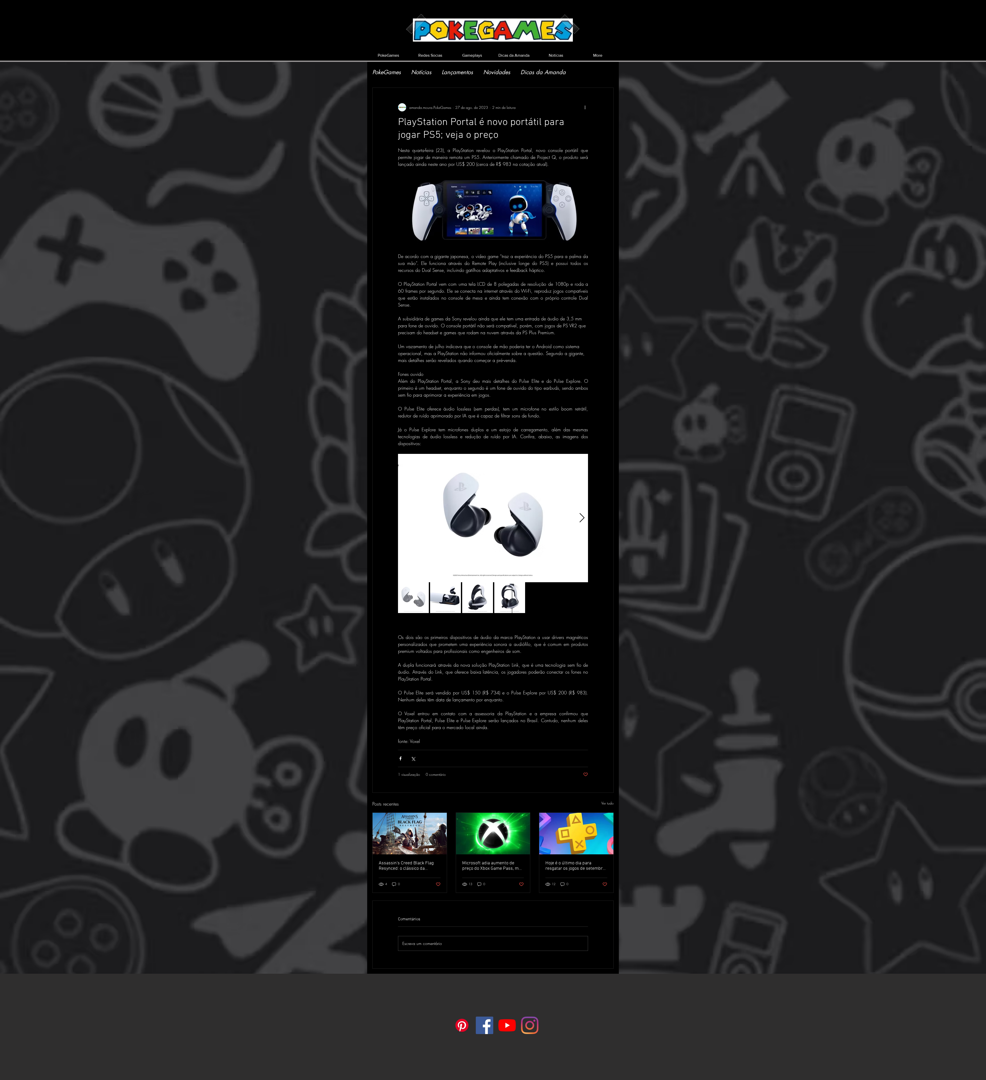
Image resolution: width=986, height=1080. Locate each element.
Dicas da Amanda (543, 72)
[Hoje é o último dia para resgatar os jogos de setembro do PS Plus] (576, 833)
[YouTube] (507, 1025)
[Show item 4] (509, 597)
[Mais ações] (585, 107)
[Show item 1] (413, 597)
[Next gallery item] (582, 518)
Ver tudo (607, 803)
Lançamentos (457, 72)
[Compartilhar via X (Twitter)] (413, 758)
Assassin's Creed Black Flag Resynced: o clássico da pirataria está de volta (406, 866)
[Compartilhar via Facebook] (400, 758)
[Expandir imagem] (493, 518)
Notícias (421, 72)
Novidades (496, 72)
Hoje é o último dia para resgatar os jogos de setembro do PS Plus (575, 866)
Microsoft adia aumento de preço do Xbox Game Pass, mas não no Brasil (492, 866)
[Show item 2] (445, 597)
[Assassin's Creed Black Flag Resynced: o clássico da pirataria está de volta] (410, 833)
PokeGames (386, 72)
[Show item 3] (477, 597)
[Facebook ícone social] (484, 1025)
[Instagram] (529, 1025)
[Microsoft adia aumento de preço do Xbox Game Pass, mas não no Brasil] (493, 833)
